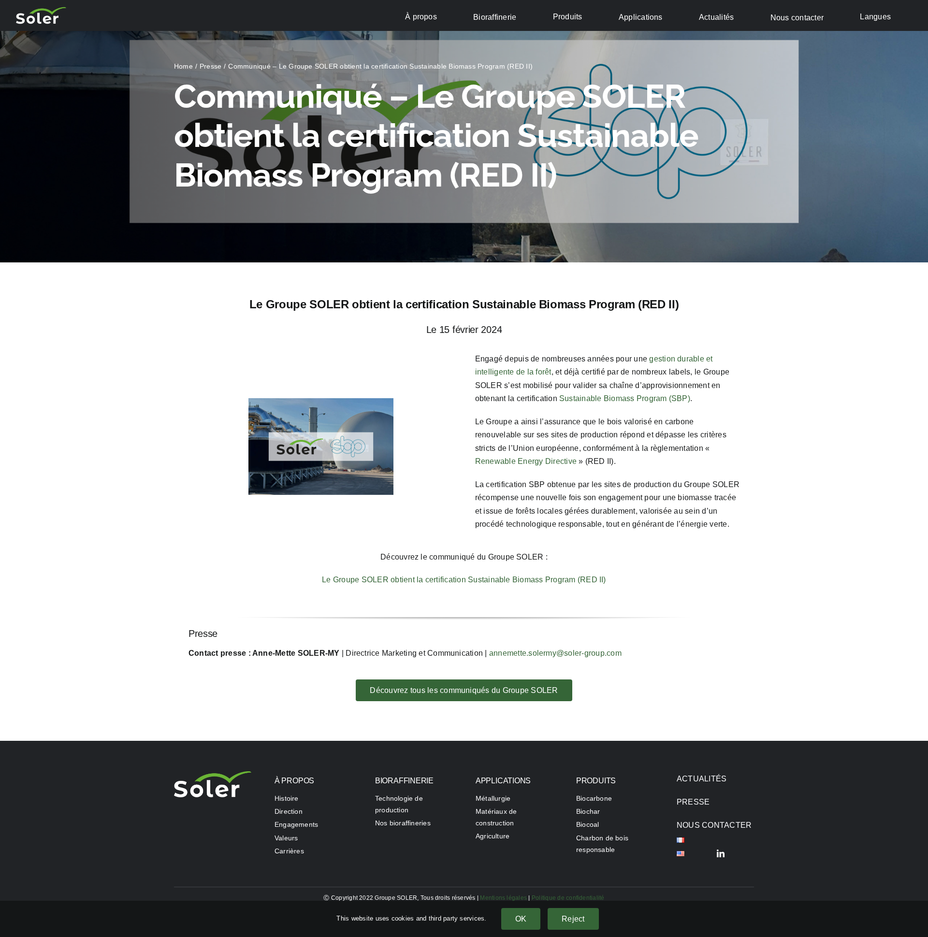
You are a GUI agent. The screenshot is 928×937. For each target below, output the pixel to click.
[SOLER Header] (41, 10)
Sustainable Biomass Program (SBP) (624, 398)
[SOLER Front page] (212, 775)
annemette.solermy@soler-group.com (555, 653)
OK (520, 919)
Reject (573, 919)
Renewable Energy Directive (526, 461)
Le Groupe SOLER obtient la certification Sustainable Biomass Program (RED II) (464, 580)
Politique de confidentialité (568, 897)
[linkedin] (721, 853)
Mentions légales (503, 897)
